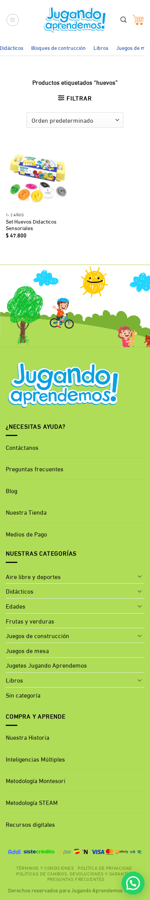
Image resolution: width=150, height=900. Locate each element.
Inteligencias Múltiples (35, 758)
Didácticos (19, 590)
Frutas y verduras (30, 620)
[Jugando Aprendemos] (75, 20)
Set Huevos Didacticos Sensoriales (31, 225)
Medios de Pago (26, 533)
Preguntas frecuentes (34, 468)
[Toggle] (139, 576)
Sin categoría (23, 694)
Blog (11, 490)
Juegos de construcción (37, 635)
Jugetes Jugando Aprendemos (46, 664)
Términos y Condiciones (45, 867)
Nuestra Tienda (26, 511)
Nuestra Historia (27, 736)
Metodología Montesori (35, 780)
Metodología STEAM (32, 802)
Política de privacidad (105, 867)
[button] (13, 20)
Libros (100, 47)
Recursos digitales (31, 823)
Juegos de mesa (27, 650)
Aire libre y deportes (33, 576)
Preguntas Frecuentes (76, 878)
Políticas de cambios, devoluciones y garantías (75, 873)
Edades (15, 605)
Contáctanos (22, 447)
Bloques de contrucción (58, 47)
